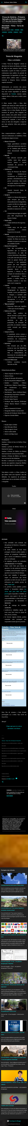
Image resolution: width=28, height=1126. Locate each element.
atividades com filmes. (14, 728)
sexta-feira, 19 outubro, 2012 (18, 790)
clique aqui (11, 584)
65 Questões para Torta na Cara (8, 1011)
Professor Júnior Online (10, 2)
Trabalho (16, 32)
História (10, 32)
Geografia (4, 32)
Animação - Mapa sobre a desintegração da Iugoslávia (11, 740)
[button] (2, 36)
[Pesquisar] (26, 2)
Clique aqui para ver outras (14, 726)
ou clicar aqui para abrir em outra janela (15, 591)
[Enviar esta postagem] (16, 778)
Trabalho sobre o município (7, 1105)
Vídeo (21, 32)
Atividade (17, 29)
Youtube (13, 94)
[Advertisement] (14, 851)
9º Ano (12, 29)
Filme (22, 29)
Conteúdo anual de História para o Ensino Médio (12, 885)
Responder (10, 795)
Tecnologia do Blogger (15, 1121)
